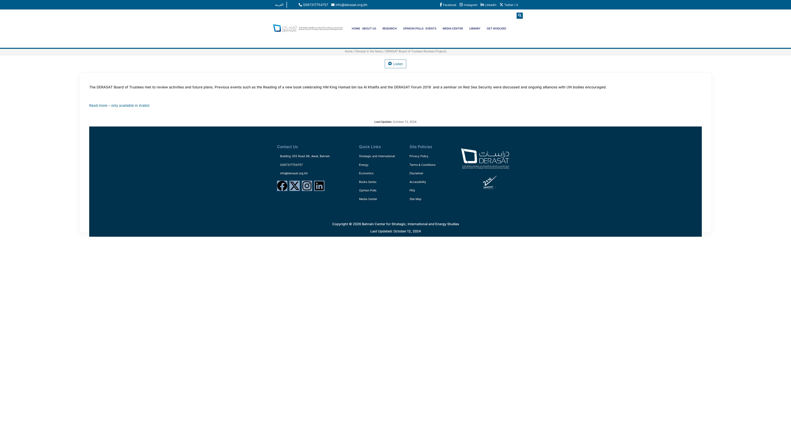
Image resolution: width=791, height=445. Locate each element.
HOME (356, 28)
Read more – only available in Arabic (119, 105)
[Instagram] (307, 186)
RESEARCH (390, 28)
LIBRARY (474, 28)
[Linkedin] (319, 186)
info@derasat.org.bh (351, 5)
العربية (279, 5)
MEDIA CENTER (453, 28)
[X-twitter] (294, 186)
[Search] (512, 33)
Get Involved (496, 28)
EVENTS (431, 28)
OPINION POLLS (413, 28)
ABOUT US (369, 28)
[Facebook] (282, 186)
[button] (520, 16)
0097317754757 (315, 5)
